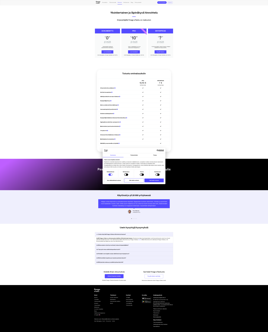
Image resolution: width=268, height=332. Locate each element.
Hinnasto (120, 2)
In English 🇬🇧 (97, 314)
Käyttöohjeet (156, 310)
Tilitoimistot (156, 312)
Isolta (113, 321)
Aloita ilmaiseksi (162, 2)
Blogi (132, 2)
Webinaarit (155, 315)
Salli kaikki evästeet (154, 180)
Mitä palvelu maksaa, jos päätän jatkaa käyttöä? (110, 262)
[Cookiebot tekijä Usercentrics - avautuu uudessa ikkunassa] (158, 151)
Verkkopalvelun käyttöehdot (160, 324)
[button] (96, 207)
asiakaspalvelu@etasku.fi (159, 297)
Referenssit (126, 2)
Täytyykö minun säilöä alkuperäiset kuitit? (109, 249)
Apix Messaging (98, 321)
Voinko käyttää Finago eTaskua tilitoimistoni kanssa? (112, 234)
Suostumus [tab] (113, 155)
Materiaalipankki (157, 317)
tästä (139, 239)
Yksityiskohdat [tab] (134, 155)
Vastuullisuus (156, 326)
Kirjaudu (170, 2)
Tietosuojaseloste (158, 322)
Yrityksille (96, 299)
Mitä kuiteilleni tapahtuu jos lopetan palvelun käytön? (112, 258)
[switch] (126, 174)
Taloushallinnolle (129, 301)
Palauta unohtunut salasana (160, 308)
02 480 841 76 (156, 299)
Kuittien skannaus (114, 297)
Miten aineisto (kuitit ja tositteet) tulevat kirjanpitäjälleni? (113, 245)
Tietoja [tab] (155, 155)
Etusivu (96, 297)
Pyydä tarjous (160, 51)
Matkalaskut (113, 299)
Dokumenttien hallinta (115, 301)
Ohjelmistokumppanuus (99, 313)
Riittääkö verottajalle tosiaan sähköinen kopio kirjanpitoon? (113, 253)
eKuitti (111, 303)
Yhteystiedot (138, 2)
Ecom (103, 321)
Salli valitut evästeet (134, 180)
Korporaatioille (129, 299)
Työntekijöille (129, 303)
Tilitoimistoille (112, 2)
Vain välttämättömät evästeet (114, 180)
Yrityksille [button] (104, 2)
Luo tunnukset (107, 51)
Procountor (108, 321)
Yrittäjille (128, 297)
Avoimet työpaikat (98, 309)
